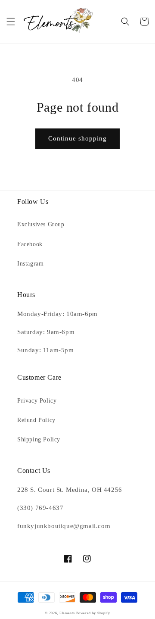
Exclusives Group (41, 224)
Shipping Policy (38, 439)
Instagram (30, 263)
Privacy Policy (36, 400)
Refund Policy (36, 420)
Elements (67, 613)
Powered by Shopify (93, 613)
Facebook (30, 244)
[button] (10, 21)
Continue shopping (77, 138)
